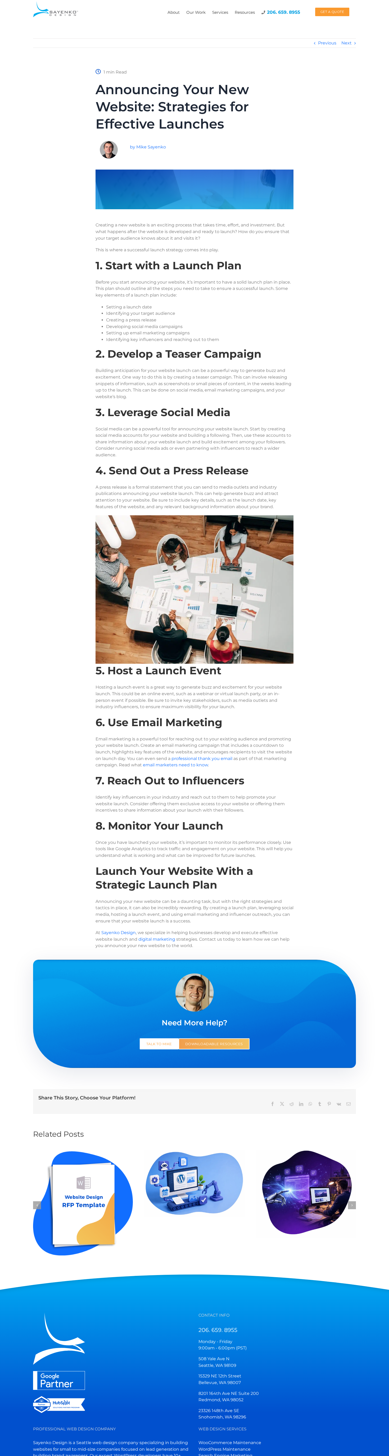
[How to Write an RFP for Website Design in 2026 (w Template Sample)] (83, 1204)
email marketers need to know (175, 764)
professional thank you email (201, 758)
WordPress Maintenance (224, 1449)
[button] (37, 1205)
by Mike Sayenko (148, 146)
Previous (327, 43)
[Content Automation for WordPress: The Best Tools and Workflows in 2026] (194, 1183)
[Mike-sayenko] (108, 142)
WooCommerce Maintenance (229, 1442)
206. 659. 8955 (217, 1329)
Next (346, 43)
